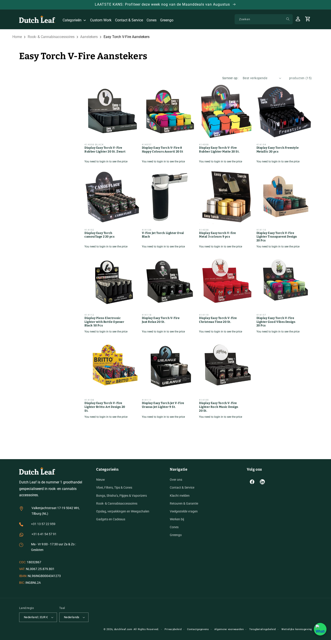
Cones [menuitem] (151, 20)
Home (17, 37)
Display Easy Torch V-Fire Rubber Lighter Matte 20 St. (219, 149)
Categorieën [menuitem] (72, 20)
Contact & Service (182, 487)
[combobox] (264, 19)
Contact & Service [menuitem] (129, 20)
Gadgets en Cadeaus (110, 519)
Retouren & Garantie (184, 503)
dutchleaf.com (123, 629)
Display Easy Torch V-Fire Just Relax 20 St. (161, 319)
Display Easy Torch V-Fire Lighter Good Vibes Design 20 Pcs (275, 321)
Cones (174, 527)
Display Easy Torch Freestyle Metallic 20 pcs (277, 149)
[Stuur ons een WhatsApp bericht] (320, 629)
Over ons (176, 479)
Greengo (176, 535)
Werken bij (177, 519)
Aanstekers (89, 37)
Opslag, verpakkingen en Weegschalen (122, 511)
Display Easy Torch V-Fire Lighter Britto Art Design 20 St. (104, 406)
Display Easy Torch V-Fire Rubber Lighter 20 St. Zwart (104, 149)
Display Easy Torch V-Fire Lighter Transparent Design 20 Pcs (276, 236)
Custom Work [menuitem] (100, 20)
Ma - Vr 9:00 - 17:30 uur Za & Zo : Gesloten (53, 547)
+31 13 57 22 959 (43, 524)
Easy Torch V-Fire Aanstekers (127, 37)
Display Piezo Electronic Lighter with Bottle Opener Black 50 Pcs (104, 321)
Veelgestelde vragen (184, 511)
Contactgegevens (198, 629)
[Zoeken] (288, 19)
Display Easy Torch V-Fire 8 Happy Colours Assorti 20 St (162, 149)
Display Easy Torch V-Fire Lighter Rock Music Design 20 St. (218, 406)
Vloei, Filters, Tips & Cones (114, 487)
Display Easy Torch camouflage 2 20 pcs (99, 234)
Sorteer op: (230, 78)
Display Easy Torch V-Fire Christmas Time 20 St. (218, 319)
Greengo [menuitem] (166, 20)
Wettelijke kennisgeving (296, 629)
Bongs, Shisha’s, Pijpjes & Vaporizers (121, 495)
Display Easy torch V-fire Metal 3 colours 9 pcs (217, 234)
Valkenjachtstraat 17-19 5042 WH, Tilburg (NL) (55, 510)
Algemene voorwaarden (229, 629)
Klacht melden (180, 495)
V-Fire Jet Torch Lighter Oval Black (163, 234)
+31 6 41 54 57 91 (44, 534)
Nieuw (100, 479)
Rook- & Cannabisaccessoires (51, 37)
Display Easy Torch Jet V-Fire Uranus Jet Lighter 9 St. (163, 405)
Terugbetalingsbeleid (262, 629)
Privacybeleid (173, 629)
